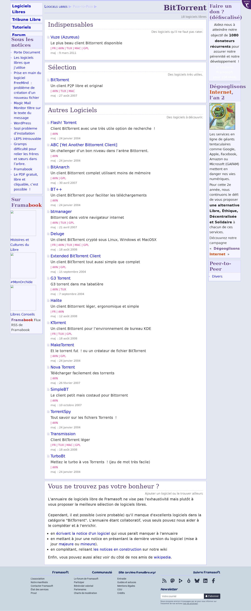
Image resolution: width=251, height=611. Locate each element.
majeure (66, 544)
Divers (217, 276)
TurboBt (58, 456)
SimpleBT (60, 390)
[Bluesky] (197, 583)
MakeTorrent (62, 345)
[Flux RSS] (164, 583)
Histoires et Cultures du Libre (19, 245)
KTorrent (58, 323)
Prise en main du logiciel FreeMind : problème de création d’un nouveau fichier (27, 86)
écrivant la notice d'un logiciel (83, 534)
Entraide (121, 578)
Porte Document (27, 52)
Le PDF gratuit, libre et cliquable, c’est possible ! (26, 182)
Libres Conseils (22, 314)
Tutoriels (21, 27)
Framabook (23, 169)
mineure (87, 544)
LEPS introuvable (27, 139)
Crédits (121, 593)
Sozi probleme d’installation (25, 131)
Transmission (63, 434)
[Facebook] (213, 583)
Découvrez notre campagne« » (225, 246)
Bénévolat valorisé (83, 585)
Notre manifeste (39, 582)
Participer (79, 582)
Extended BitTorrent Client (76, 256)
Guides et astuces (126, 582)
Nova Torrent (63, 368)
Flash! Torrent (64, 123)
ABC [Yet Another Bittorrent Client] (84, 145)
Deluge (57, 234)
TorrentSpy (61, 412)
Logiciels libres (55, 7)
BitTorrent (60, 80)
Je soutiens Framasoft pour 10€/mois (224, 72)
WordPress (22, 123)
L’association (38, 578)
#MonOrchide (21, 282)
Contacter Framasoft (42, 585)
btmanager (61, 212)
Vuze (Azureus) (65, 38)
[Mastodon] (172, 583)
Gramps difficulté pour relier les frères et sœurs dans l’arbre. (26, 154)
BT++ (56, 190)
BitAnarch (60, 167)
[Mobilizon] (189, 583)
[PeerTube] (180, 583)
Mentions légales (126, 585)
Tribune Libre (26, 19)
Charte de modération (85, 593)
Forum (19, 35)
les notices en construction (117, 550)
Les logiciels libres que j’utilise (23, 63)
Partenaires (80, 589)
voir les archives (190, 603)
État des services (39, 589)
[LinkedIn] (205, 583)
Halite (56, 301)
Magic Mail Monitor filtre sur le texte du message (27, 111)
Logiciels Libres (21, 9)
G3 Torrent (61, 279)
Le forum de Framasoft (86, 578)
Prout (34, 593)
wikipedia (162, 557)
